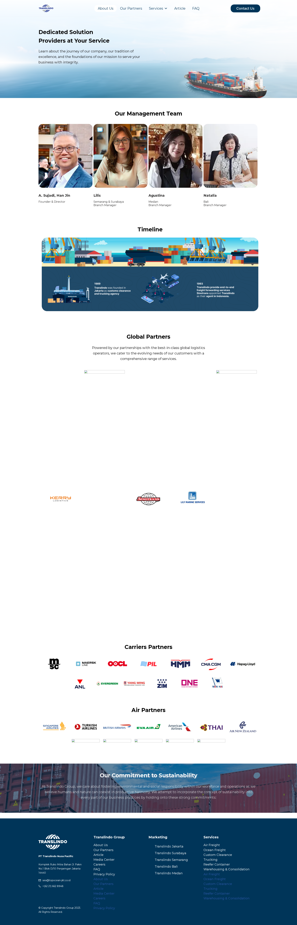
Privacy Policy (104, 874)
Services (156, 8)
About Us (105, 8)
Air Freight (212, 845)
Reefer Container (217, 864)
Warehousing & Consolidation (227, 869)
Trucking (210, 860)
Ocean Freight (215, 850)
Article (179, 8)
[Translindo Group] (46, 8)
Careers (99, 864)
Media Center (104, 860)
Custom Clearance (218, 855)
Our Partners (131, 8)
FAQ (195, 8)
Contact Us (245, 8)
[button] (45, 275)
